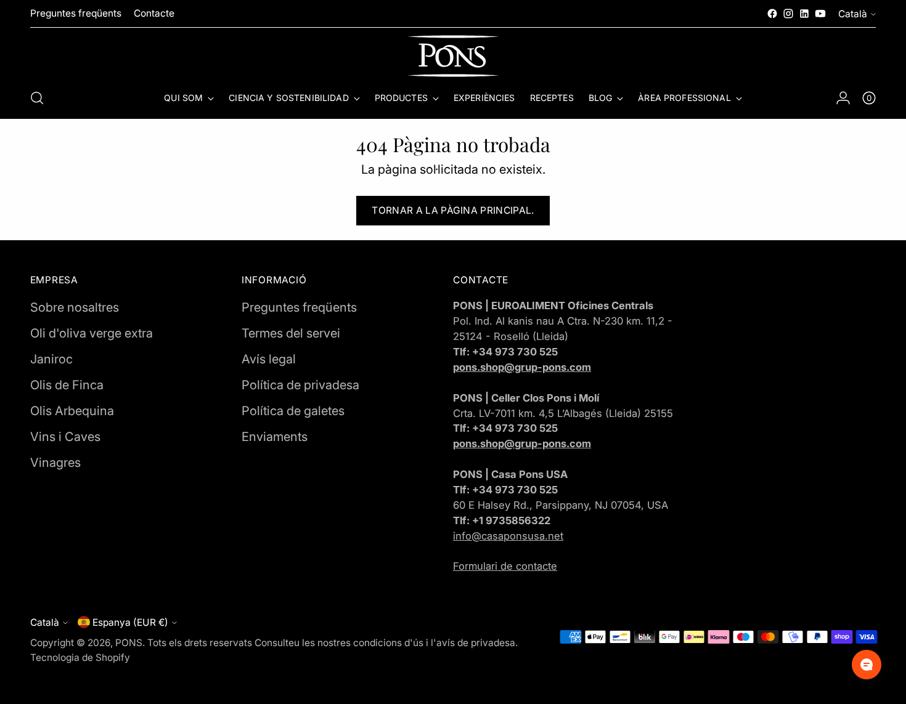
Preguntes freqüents (299, 307)
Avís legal (269, 359)
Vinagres (55, 462)
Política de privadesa (300, 385)
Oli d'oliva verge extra (91, 333)
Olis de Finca (67, 385)
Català (852, 14)
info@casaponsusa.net (508, 536)
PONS (128, 643)
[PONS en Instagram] (788, 13)
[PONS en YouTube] (820, 13)
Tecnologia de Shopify (80, 657)
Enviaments (275, 436)
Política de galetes (293, 410)
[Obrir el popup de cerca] (37, 98)
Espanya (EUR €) (130, 622)
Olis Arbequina (72, 410)
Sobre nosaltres (74, 307)
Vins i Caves (65, 436)
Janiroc (51, 359)
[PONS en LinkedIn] (804, 13)
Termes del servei (291, 333)
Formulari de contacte (505, 566)
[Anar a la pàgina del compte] (843, 98)
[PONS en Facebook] (772, 13)
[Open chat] (866, 664)
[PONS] (453, 56)
